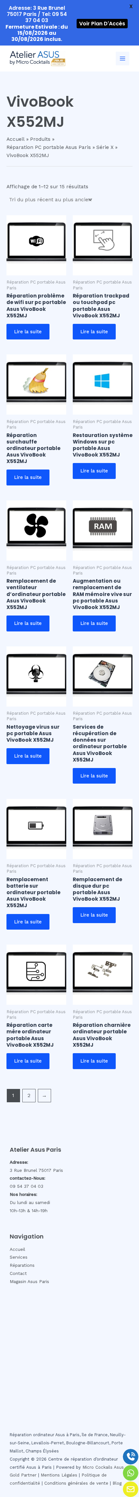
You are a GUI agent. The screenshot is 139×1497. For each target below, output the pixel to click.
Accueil (17, 1249)
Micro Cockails (97, 1467)
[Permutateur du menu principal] (122, 58)
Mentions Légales (59, 1475)
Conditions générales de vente (76, 1483)
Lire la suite (28, 332)
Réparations (22, 1265)
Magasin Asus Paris (29, 1281)
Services (18, 1257)
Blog (117, 1483)
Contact (18, 1273)
